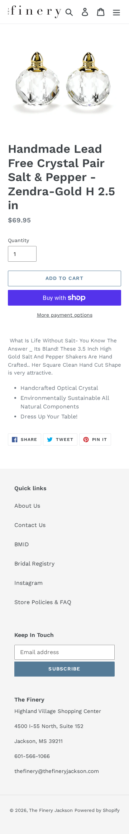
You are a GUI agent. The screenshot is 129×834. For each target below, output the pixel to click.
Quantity (18, 240)
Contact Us (30, 525)
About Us (27, 505)
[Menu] (116, 12)
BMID (21, 544)
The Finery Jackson (51, 810)
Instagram (28, 582)
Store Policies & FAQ (42, 602)
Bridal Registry (34, 563)
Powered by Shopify (97, 810)
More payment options (64, 315)
